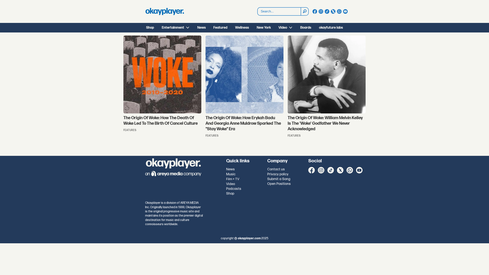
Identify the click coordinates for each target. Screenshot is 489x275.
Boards (305, 28)
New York (264, 28)
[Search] (304, 11)
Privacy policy (277, 174)
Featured (220, 28)
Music (231, 174)
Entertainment (173, 28)
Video (283, 28)
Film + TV (232, 179)
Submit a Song (278, 179)
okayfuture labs (331, 28)
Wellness (242, 28)
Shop (150, 28)
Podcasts (233, 189)
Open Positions (279, 184)
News (201, 28)
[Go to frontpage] (165, 11)
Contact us (276, 169)
